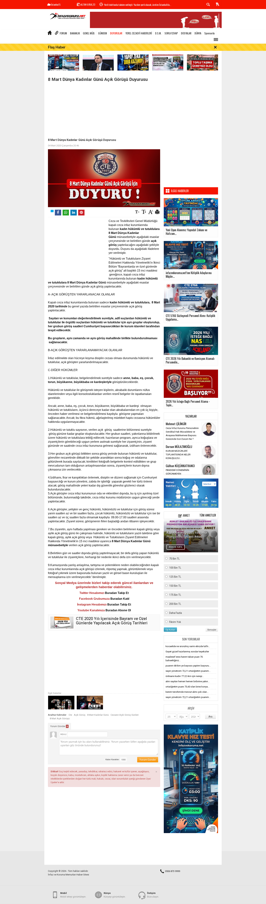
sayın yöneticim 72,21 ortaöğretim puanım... (188, 671)
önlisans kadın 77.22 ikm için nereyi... (185, 676)
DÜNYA (198, 33)
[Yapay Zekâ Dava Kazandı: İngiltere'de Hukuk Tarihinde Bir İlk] (133, 62)
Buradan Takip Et (117, 592)
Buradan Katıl (119, 598)
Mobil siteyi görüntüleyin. (73, 895)
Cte (70, 715)
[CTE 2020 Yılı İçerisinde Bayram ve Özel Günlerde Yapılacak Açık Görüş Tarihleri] (62, 622)
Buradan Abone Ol (118, 610)
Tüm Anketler (207, 515)
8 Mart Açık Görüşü (60, 718)
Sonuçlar (211, 629)
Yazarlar (191, 416)
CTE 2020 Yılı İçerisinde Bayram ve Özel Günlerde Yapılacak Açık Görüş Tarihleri (111, 620)
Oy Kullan (170, 629)
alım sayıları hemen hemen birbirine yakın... (188, 681)
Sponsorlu (209, 33)
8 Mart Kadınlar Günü (98, 715)
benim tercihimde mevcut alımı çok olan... (187, 692)
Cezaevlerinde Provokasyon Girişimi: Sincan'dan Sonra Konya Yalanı (135, 5)
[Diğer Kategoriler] (216, 39)
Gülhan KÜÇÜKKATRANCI (180, 465)
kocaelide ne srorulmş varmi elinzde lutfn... (188, 646)
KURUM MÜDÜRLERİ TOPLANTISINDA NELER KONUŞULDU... (178, 455)
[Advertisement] (104, 109)
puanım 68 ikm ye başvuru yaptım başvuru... (188, 665)
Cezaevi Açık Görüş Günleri (125, 715)
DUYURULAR (116, 33)
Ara (210, 716)
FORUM (63, 33)
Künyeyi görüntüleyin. (115, 895)
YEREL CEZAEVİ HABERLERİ (138, 33)
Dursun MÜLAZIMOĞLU (179, 446)
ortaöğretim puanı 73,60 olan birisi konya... (187, 686)
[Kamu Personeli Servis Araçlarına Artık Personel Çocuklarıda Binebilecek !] (167, 62)
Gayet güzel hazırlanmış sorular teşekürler (187, 651)
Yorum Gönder (59, 726)
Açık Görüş (79, 715)
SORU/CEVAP (171, 33)
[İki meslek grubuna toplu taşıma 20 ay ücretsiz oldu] (202, 62)
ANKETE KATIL (176, 547)
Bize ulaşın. (153, 895)
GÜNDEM (102, 33)
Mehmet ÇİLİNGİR (176, 423)
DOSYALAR (186, 33)
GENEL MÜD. (89, 33)
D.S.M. (158, 33)
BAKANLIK (75, 33)
